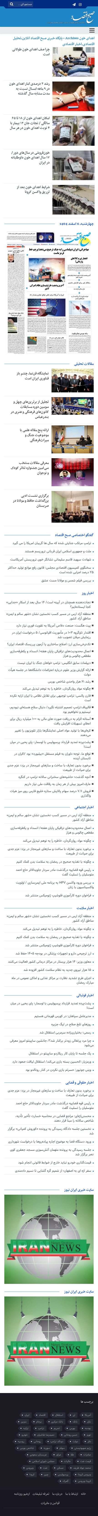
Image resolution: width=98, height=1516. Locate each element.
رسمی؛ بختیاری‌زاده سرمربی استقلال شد (65, 1032)
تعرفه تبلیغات (41, 1494)
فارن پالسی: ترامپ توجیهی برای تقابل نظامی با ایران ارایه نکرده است (50, 698)
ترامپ (41, 1428)
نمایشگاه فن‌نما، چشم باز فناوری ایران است (32, 376)
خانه (83, 1494)
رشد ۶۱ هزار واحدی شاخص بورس (69, 681)
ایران (27, 1415)
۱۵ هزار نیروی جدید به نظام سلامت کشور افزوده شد (57, 970)
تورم (89, 1435)
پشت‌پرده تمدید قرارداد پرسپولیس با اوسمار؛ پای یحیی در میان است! (50, 744)
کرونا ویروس (84, 1481)
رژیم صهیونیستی (82, 1448)
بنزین (24, 1422)
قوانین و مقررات (50, 1503)
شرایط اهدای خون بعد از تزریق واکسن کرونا (33, 189)
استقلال (59, 1415)
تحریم (57, 1428)
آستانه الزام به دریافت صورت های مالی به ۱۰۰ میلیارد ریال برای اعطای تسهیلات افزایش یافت (50, 721)
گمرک (65, 1481)
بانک (75, 1422)
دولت (75, 1441)
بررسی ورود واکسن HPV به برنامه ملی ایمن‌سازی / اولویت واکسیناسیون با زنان (55, 885)
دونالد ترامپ (56, 1441)
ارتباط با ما (71, 1494)
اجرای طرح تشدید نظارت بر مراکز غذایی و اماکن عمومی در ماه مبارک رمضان (53, 980)
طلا (72, 1455)
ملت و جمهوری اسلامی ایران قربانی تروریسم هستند (58, 551)
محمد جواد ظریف (82, 1468)
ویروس (30, 1468)
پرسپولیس (63, 1475)
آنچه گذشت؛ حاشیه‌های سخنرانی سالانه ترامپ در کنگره (54, 777)
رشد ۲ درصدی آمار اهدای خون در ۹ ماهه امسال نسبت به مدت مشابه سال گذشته (29, 89)
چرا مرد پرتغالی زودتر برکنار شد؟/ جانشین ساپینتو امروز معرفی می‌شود (52, 1043)
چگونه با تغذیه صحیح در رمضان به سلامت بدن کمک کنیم (54, 861)
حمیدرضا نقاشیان (45, 1435)
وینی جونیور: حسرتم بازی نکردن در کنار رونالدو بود (59, 1070)
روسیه (21, 1441)
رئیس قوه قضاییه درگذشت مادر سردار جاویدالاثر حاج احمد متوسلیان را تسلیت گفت (55, 872)
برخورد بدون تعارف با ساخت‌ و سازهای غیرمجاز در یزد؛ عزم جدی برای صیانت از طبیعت (49, 768)
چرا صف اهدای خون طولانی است (31, 51)
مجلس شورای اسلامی (43, 1461)
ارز (74, 1415)
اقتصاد (42, 1415)
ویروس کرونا (84, 1475)
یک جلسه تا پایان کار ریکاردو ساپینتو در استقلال (60, 1053)
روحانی (37, 1441)
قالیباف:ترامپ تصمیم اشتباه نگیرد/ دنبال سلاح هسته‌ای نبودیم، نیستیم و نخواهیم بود (50, 710)
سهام (62, 1448)
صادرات (87, 1455)
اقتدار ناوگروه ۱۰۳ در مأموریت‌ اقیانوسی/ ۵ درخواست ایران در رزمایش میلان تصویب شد (51, 635)
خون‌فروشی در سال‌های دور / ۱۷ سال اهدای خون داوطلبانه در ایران (30, 158)
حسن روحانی (70, 1435)
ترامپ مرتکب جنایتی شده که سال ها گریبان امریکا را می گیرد (52, 543)
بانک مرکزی (57, 1422)
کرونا (31, 1475)
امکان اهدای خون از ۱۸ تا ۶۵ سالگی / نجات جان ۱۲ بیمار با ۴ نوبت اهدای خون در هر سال (30, 123)
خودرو (25, 1435)
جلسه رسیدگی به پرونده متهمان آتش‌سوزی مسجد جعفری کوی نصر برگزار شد (52, 1152)
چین (46, 1475)
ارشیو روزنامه (22, 1494)
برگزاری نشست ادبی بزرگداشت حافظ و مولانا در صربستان (31, 501)
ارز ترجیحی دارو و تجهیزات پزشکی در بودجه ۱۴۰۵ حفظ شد (53, 953)
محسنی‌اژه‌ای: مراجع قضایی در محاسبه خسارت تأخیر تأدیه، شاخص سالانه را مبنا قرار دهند (54, 1118)
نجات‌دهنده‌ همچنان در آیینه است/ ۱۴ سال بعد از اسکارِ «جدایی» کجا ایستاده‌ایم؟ (48, 605)
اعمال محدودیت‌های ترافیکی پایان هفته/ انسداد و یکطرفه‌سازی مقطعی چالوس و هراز (50, 654)
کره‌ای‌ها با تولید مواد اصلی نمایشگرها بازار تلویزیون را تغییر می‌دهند (53, 733)
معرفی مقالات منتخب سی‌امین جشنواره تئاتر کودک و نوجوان (30, 468)
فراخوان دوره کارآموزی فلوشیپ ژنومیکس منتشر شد (58, 895)
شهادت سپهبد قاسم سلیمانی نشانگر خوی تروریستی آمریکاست (51, 559)
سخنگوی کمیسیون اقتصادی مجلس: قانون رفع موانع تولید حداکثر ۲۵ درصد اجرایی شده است (51, 570)
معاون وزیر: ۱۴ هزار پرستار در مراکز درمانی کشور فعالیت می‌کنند (50, 961)
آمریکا (88, 1415)
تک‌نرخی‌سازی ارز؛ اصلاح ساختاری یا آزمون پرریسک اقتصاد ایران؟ (49, 644)
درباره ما (57, 1494)
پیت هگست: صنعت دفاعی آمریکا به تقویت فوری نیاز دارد (53, 625)
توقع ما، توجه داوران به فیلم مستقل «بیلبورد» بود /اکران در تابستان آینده (52, 756)
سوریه (47, 1448)
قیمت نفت (85, 1461)
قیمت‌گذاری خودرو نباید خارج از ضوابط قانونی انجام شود (55, 1162)
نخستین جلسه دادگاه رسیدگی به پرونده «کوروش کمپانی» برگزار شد (51, 1131)
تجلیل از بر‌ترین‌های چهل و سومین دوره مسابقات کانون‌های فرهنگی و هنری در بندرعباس (29, 409)
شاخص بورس (27, 1448)
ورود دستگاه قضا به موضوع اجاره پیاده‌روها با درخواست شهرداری (50, 1141)
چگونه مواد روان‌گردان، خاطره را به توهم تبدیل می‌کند (56, 688)
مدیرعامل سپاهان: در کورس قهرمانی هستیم (63, 1016)
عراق (58, 1455)
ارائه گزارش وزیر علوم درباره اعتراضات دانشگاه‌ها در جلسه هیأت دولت (49, 672)
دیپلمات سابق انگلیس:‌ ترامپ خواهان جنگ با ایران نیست (54, 663)
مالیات (67, 1461)
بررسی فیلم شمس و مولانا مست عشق (66, 580)
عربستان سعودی (38, 1455)
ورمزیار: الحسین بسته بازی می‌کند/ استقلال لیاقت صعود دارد (52, 1061)
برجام (39, 1422)
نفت (45, 1468)
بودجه (88, 1428)
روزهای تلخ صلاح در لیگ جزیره (71, 1024)
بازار (89, 1422)
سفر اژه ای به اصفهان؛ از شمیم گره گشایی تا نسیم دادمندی (53, 1170)
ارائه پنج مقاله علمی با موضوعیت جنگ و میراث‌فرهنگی (34, 435)
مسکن (60, 1468)
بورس (72, 1428)
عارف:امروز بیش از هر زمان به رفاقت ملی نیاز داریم (58, 784)
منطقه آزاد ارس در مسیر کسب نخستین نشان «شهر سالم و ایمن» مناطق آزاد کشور (48, 616)
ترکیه (25, 1428)
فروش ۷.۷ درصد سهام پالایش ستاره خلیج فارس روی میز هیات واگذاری (50, 793)
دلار (89, 1441)
